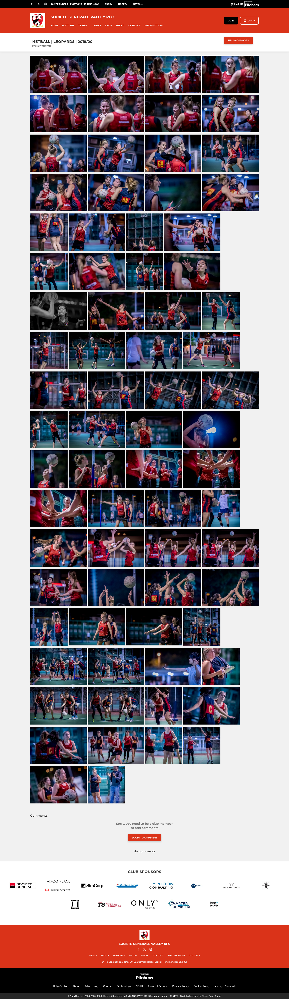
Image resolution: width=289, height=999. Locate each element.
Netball (138, 4)
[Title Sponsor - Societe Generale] (22, 886)
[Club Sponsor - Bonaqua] (214, 905)
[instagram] (45, 4)
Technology (124, 986)
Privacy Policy (180, 986)
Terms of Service (158, 986)
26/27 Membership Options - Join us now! (75, 4)
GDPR (139, 986)
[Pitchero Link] (252, 6)
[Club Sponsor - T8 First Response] (109, 905)
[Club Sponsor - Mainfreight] (127, 886)
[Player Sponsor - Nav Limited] (196, 886)
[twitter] (38, 4)
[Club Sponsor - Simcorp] (92, 886)
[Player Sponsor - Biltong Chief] (266, 886)
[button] (54, 25)
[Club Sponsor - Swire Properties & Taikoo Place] (57, 886)
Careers (107, 986)
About (76, 986)
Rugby (108, 4)
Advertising (91, 986)
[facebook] (31, 4)
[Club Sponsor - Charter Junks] (179, 905)
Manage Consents (225, 986)
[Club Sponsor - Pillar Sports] (75, 905)
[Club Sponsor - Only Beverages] (144, 905)
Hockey (122, 4)
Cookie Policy (202, 986)
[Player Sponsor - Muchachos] (231, 886)
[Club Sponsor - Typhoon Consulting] (162, 886)
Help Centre (60, 986)
